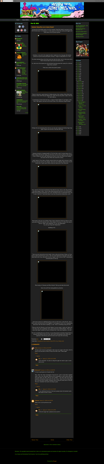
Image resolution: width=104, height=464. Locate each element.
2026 (78, 62)
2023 (78, 68)
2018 (78, 76)
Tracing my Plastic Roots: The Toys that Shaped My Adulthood (21, 108)
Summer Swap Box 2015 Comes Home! (81, 116)
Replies (38, 356)
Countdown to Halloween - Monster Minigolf (81, 34)
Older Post (69, 440)
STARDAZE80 (19, 99)
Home (17, 20)
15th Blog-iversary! (80, 36)
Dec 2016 (80, 81)
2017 (78, 78)
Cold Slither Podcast (21, 83)
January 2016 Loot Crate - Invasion (82, 106)
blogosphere (40, 341)
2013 (78, 130)
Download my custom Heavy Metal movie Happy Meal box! (22, 102)
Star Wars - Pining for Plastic (82, 120)
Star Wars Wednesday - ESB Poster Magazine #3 (82, 26)
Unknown (37, 400)
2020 (78, 73)
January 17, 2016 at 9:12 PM (49, 410)
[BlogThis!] (45, 339)
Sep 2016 (80, 86)
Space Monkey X (20, 62)
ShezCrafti (18, 106)
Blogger (55, 461)
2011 (78, 133)
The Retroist (19, 38)
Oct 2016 (80, 85)
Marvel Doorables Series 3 (81, 31)
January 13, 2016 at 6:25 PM (46, 400)
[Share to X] (47, 339)
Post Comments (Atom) (55, 444)
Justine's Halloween (21, 52)
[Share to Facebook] (48, 339)
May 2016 (80, 93)
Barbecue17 (38, 370)
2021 (78, 71)
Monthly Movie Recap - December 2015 (81, 29)
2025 (78, 64)
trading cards (61, 341)
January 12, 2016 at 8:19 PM (44, 348)
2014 (78, 128)
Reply (36, 353)
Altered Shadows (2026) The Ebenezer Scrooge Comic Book (24, 72)
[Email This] (44, 339)
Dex (39, 358)
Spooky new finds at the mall (24, 54)
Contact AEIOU (35, 20)
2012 (78, 132)
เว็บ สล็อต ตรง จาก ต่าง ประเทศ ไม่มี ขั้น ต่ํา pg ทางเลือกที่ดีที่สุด (22, 85)
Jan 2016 (80, 100)
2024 (78, 66)
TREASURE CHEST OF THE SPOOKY (25, 92)
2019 (78, 74)
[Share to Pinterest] (49, 339)
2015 (78, 126)
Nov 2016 (80, 83)
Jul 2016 (80, 90)
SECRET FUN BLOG (20, 90)
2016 (78, 80)
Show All (26, 112)
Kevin (36, 348)
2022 (78, 69)
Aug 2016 (80, 88)
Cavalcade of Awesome (21, 77)
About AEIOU (25, 20)
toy (57, 341)
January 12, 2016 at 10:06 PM (48, 370)
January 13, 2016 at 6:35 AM (49, 389)
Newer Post (35, 440)
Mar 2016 (80, 97)
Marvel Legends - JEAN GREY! (24, 45)
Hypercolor (18, 39)
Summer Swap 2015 (50, 341)
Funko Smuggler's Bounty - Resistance (82, 103)
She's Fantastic (19, 43)
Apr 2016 (80, 95)
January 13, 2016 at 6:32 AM (49, 358)
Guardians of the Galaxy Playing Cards (81, 113)
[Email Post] (42, 339)
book (44, 341)
